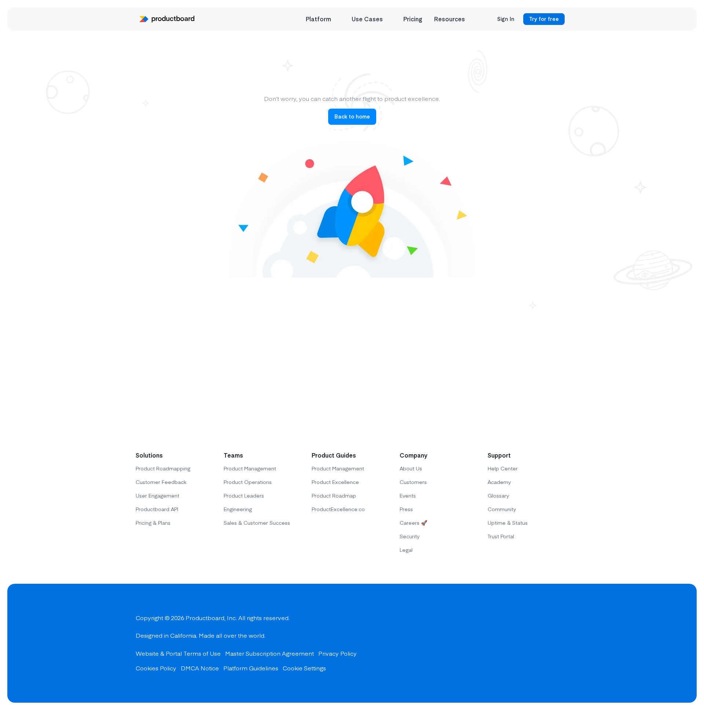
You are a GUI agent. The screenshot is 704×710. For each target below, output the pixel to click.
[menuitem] (323, 19)
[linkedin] (561, 643)
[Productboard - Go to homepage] (166, 19)
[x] (534, 643)
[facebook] (508, 643)
